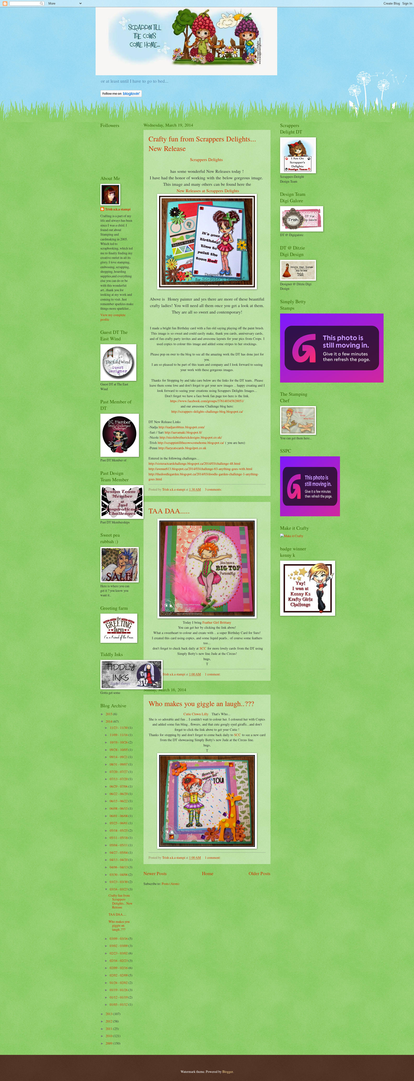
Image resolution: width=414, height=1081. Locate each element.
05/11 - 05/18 (119, 837)
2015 (109, 714)
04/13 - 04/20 (119, 859)
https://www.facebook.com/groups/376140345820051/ (207, 401)
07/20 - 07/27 (119, 771)
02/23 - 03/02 (119, 953)
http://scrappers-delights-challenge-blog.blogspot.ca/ (207, 411)
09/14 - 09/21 (119, 757)
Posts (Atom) (170, 883)
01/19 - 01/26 (119, 990)
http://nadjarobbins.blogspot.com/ (182, 427)
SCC (203, 648)
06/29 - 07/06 (119, 786)
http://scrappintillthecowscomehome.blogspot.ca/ (191, 442)
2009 (109, 1043)
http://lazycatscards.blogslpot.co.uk (182, 448)
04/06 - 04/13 (119, 867)
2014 (109, 721)
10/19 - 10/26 (119, 742)
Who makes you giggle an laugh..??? (201, 703)
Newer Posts (155, 873)
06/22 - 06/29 (119, 793)
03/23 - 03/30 (119, 881)
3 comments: (214, 489)
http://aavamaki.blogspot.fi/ (183, 432)
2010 (109, 1036)
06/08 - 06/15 (119, 808)
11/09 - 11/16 (119, 734)
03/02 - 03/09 (119, 945)
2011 (109, 1028)
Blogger (227, 1071)
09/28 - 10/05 (119, 749)
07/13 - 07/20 (119, 779)
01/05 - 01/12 (119, 1004)
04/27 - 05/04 (119, 852)
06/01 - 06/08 (119, 816)
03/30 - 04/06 (119, 874)
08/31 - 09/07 (119, 764)
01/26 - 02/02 (119, 982)
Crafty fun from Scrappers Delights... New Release (120, 901)
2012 (109, 1021)
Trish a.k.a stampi (118, 209)
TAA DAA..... (169, 510)
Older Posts (259, 873)
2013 (109, 1013)
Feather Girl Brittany (216, 622)
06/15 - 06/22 (119, 801)
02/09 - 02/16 (119, 967)
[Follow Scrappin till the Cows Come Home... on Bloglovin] (121, 95)
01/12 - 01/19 (119, 997)
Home (207, 873)
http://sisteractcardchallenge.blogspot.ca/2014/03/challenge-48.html (194, 463)
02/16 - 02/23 (119, 960)
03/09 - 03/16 (119, 938)
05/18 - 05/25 (119, 830)
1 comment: (213, 674)
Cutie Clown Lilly (196, 714)
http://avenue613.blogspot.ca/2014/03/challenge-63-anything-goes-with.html (200, 468)
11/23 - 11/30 (119, 727)
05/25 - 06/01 (119, 823)
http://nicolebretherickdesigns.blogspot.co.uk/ (191, 437)
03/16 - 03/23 (119, 889)
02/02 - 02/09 (119, 975)
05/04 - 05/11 (119, 845)
